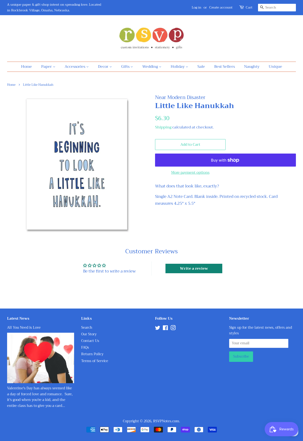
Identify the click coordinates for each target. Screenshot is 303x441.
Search (86, 328)
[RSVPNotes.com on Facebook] (165, 329)
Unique (275, 66)
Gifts (125, 66)
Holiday (178, 66)
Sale (201, 66)
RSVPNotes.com (166, 421)
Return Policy (92, 354)
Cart (249, 7)
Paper (47, 66)
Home (26, 66)
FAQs (85, 347)
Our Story (89, 334)
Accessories (75, 66)
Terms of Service (94, 361)
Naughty (251, 66)
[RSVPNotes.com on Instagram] (173, 329)
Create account (220, 7)
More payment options (190, 172)
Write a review (194, 268)
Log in (196, 7)
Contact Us (90, 341)
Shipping (163, 127)
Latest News (18, 318)
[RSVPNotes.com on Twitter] (157, 329)
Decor (103, 66)
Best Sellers (224, 66)
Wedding (150, 66)
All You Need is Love (24, 328)
